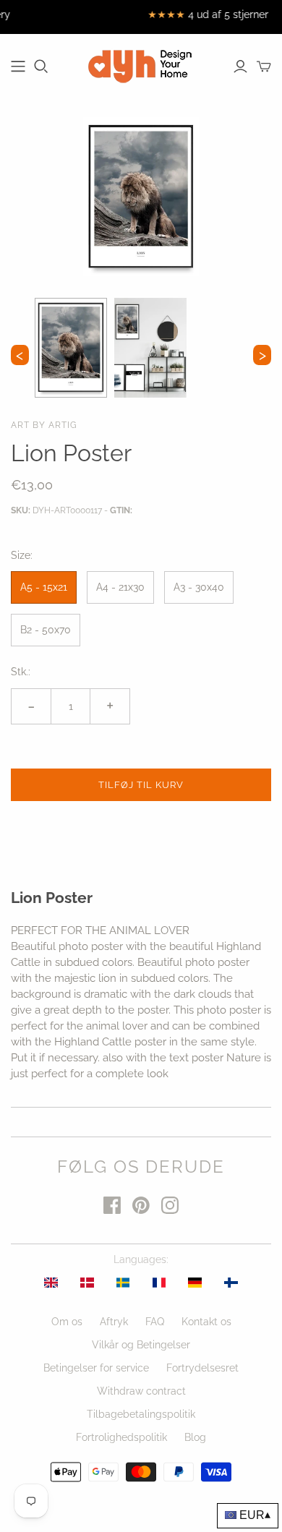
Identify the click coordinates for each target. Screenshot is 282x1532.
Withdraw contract (141, 1391)
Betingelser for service (96, 1368)
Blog (195, 1437)
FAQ (154, 1321)
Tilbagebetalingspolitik (141, 1414)
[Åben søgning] (41, 66)
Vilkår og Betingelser (141, 1345)
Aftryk (114, 1321)
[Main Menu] (18, 66)
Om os (66, 1321)
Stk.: (20, 671)
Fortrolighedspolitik (121, 1437)
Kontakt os (206, 1321)
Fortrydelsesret (202, 1368)
